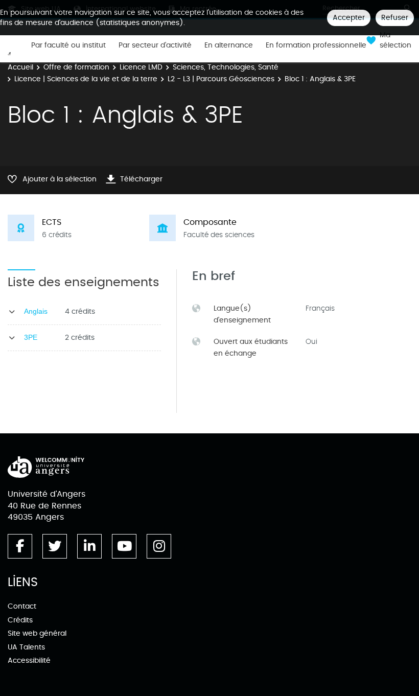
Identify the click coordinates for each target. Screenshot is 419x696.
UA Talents (26, 647)
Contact (22, 606)
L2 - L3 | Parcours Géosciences (221, 79)
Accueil (20, 67)
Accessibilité (29, 660)
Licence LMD (141, 67)
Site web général (37, 633)
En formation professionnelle (316, 45)
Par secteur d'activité (155, 45)
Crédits (20, 620)
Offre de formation (76, 67)
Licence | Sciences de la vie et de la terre (85, 79)
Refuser (394, 17)
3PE (30, 337)
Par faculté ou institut (68, 45)
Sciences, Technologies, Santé (225, 67)
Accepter (349, 17)
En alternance (228, 45)
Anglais (36, 311)
